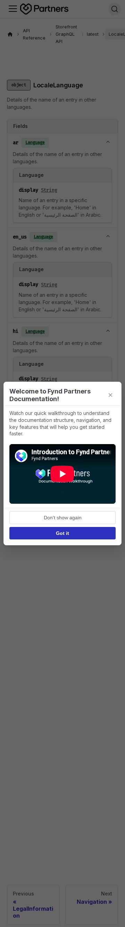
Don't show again (63, 517)
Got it (62, 533)
